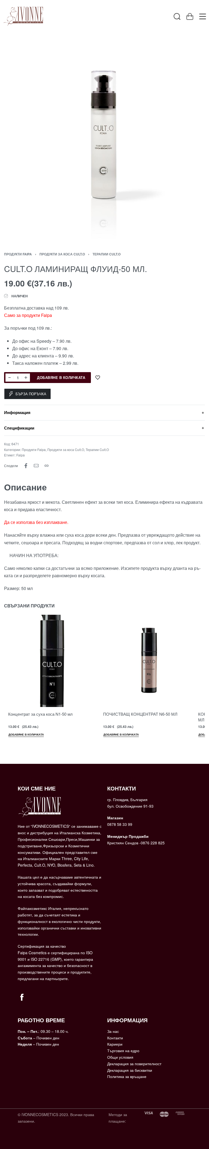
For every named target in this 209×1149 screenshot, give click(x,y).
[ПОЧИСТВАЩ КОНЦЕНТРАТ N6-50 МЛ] (145, 661)
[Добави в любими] (97, 377)
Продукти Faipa (18, 254)
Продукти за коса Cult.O (62, 254)
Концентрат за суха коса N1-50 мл (40, 714)
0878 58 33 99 (119, 824)
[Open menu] (202, 16)
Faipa (20, 455)
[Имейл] (36, 465)
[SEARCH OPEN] (177, 16)
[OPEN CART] (189, 16)
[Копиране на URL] (46, 465)
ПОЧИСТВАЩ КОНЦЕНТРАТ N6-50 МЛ (140, 714)
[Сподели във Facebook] (25, 465)
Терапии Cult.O (107, 254)
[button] (26, 735)
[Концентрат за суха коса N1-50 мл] (50, 661)
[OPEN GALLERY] (104, 138)
